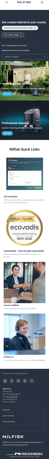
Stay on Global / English (11, 35)
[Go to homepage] (24, 2)
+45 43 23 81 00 (12, 397)
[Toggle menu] (42, 2)
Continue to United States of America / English (18, 28)
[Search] (7, 2)
